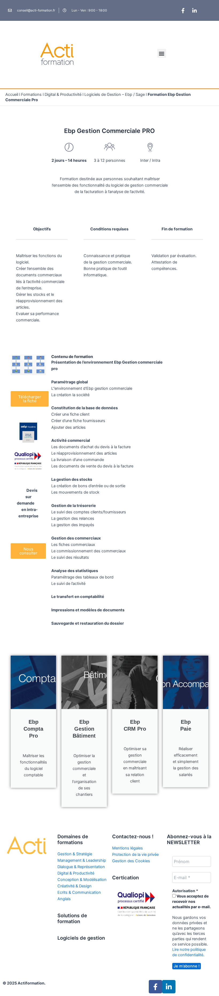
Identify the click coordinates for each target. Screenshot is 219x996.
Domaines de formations (72, 839)
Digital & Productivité (63, 94)
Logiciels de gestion (81, 938)
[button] (161, 53)
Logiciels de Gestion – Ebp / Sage (114, 94)
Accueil (11, 94)
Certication (125, 877)
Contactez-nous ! (133, 836)
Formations (31, 94)
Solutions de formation (72, 918)
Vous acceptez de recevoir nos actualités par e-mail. (191, 901)
